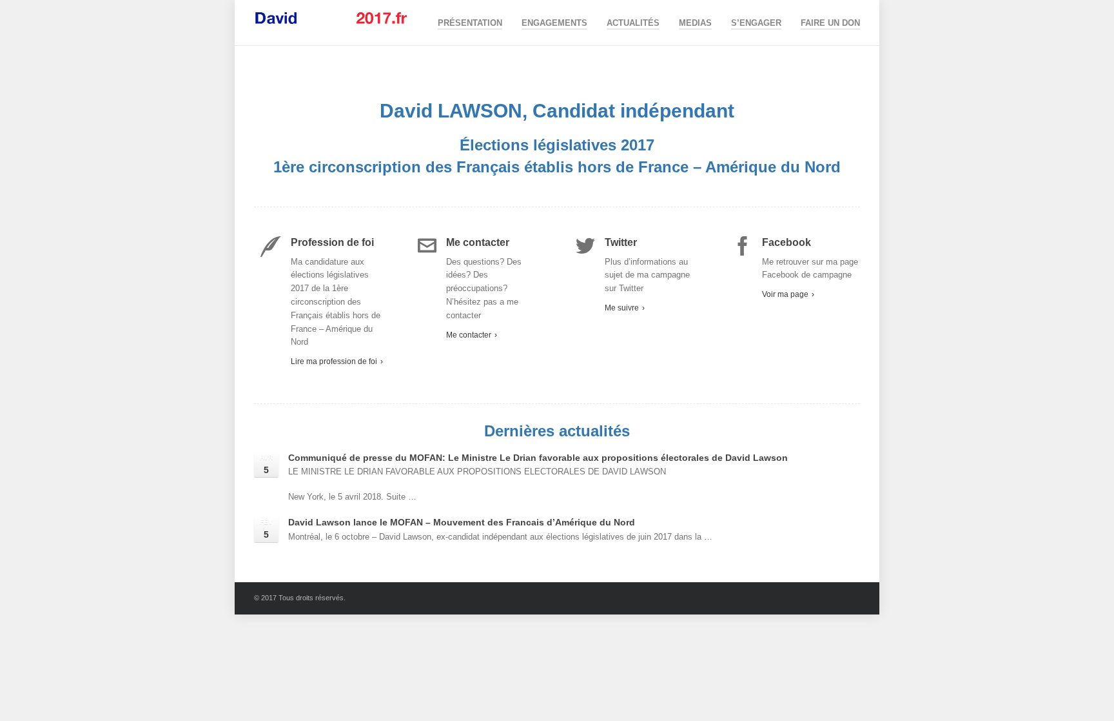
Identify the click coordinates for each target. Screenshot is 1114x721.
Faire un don (830, 23)
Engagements (554, 23)
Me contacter (471, 335)
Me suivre (625, 307)
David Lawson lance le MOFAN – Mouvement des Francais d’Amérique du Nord (461, 522)
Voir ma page (788, 294)
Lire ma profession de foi (337, 361)
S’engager (756, 23)
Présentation (470, 23)
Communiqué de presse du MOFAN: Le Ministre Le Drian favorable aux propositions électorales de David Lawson (538, 457)
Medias (695, 23)
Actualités (633, 23)
